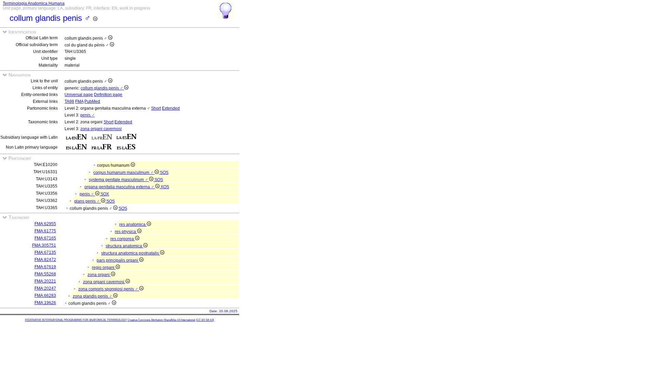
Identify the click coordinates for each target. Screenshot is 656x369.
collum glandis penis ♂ (102, 88)
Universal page (79, 94)
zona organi (99, 274)
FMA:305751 (44, 245)
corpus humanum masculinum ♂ (123, 172)
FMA (79, 101)
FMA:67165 (45, 238)
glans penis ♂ (87, 201)
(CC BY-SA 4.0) (205, 320)
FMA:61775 (45, 231)
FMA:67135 (45, 252)
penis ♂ (87, 115)
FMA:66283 (45, 295)
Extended (171, 108)
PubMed (92, 101)
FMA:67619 (45, 266)
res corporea (122, 238)
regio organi (103, 267)
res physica (126, 231)
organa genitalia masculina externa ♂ (119, 186)
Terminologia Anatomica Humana (34, 3)
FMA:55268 (45, 274)
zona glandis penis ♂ (93, 296)
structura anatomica (124, 246)
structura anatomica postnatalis (130, 253)
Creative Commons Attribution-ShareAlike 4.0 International (161, 320)
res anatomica (133, 224)
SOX (104, 194)
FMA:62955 (45, 223)
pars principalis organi (118, 260)
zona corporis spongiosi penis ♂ (108, 289)
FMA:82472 (45, 259)
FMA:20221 (45, 281)
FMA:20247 (45, 288)
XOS (165, 186)
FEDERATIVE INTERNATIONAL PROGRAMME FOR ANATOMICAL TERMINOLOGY (76, 320)
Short (156, 108)
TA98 (69, 101)
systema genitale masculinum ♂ (119, 179)
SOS (164, 172)
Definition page (108, 94)
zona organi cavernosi (101, 128)
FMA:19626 (45, 302)
